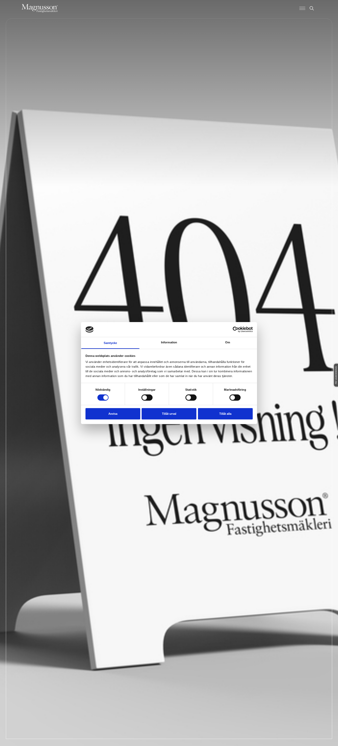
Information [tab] (169, 342)
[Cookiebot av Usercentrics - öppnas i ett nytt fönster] (235, 329)
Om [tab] (227, 342)
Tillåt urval (169, 413)
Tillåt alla (225, 413)
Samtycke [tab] (110, 343)
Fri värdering (336, 375)
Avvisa (112, 413)
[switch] (147, 397)
